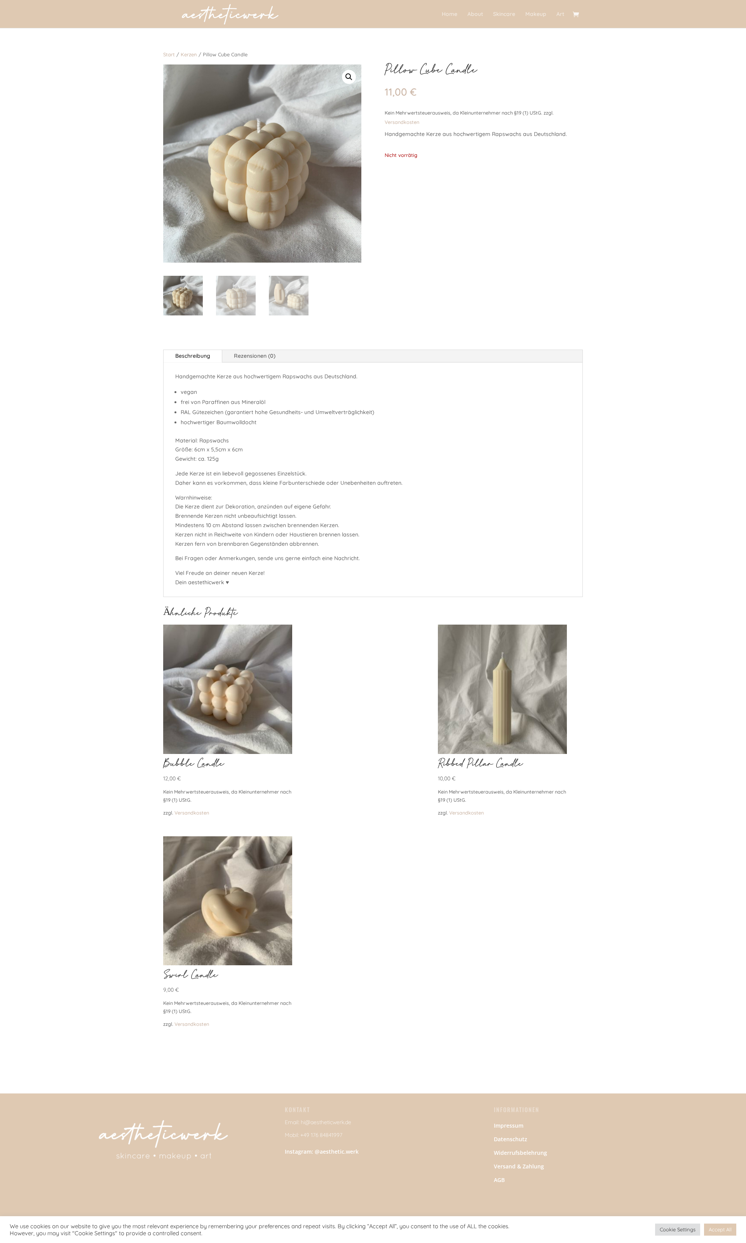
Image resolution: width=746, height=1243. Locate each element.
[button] (349, 77)
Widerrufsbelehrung (520, 1152)
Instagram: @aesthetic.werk (322, 1151)
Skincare (504, 14)
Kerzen (189, 54)
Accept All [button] (720, 1229)
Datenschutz (510, 1139)
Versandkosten (402, 122)
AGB (499, 1180)
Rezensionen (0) (254, 355)
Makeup (535, 14)
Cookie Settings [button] (677, 1229)
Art (560, 14)
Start (169, 54)
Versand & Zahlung (519, 1166)
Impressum (508, 1125)
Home (449, 14)
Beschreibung (192, 355)
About (475, 14)
